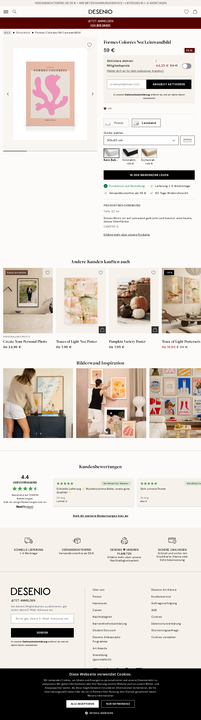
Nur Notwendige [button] (118, 703)
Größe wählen (113, 133)
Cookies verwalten (163, 637)
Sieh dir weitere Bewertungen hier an (100, 516)
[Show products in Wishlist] (186, 11)
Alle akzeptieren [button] (82, 703)
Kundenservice (161, 596)
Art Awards (100, 648)
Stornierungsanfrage (165, 630)
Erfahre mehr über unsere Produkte (127, 234)
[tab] (15, 149)
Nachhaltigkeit (102, 616)
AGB (154, 610)
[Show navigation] (6, 11)
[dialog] (100, 694)
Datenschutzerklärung (137, 94)
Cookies (156, 616)
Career (97, 610)
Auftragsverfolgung (164, 603)
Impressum (100, 603)
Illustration (23, 32)
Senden (42, 632)
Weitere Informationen (100, 695)
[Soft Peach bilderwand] (111, 403)
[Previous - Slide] (8, 94)
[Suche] (14, 11)
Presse (97, 596)
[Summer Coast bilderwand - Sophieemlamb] (38, 403)
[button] (187, 140)
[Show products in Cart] (195, 11)
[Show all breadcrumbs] (7, 33)
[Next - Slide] (93, 94)
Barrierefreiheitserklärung (110, 623)
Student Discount (104, 630)
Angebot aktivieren (169, 84)
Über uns (98, 589)
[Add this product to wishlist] (89, 44)
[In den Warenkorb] (102, 329)
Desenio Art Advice (163, 589)
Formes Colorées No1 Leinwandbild (58, 32)
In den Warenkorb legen (149, 175)
